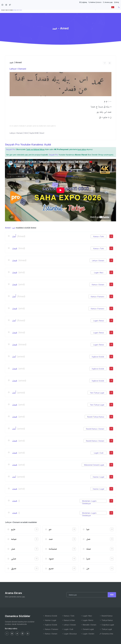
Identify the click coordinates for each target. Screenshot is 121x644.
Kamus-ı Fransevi (97, 297)
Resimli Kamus (106, 616)
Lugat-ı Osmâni (88, 634)
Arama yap (108, 2)
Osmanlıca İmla (107, 634)
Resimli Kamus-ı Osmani (95, 429)
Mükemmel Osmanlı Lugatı (94, 465)
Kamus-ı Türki (98, 236)
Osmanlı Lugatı (88, 629)
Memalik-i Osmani (89, 625)
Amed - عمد (10, 228)
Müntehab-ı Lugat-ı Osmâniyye (89, 501)
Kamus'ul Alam (69, 620)
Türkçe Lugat (106, 629)
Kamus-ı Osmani (98, 285)
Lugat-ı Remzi (98, 321)
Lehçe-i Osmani (18, 68)
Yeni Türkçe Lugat (97, 393)
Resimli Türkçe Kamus (95, 417)
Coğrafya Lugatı (107, 625)
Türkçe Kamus (107, 620)
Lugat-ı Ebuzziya (70, 634)
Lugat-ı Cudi (98, 453)
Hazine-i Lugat (98, 477)
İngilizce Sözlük (98, 357)
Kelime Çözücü (95, 2)
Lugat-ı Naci (98, 273)
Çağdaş (84, 2)
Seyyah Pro (10, 149)
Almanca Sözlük (50, 616)
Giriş (117, 2)
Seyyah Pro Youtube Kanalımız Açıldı (28, 144)
